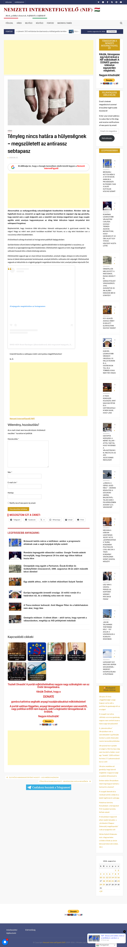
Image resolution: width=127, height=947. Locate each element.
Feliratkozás (107, 138)
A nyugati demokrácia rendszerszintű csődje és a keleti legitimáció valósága (109, 794)
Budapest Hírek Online (109, 689)
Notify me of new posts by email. (23, 503)
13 (110, 877)
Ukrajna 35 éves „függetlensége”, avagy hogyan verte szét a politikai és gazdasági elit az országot (109, 702)
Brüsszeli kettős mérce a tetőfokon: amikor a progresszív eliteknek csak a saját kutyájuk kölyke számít (109, 181)
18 (104, 881)
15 (115, 877)
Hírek (19, 23)
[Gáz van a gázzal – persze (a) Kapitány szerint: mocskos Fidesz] (107, 576)
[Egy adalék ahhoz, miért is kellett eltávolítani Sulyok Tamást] (107, 309)
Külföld (39, 23)
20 (110, 881)
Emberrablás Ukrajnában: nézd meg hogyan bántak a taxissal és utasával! (109, 783)
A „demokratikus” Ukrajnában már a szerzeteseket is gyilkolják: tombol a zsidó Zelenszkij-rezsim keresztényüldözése (109, 734)
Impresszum (19, 2)
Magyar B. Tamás (64, 23)
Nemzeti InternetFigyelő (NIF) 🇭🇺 (52, 9)
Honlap (11, 493)
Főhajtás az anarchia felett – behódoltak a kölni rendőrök (63, 781)
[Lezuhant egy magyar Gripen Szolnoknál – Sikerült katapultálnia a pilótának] (107, 653)
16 (118, 877)
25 (104, 884)
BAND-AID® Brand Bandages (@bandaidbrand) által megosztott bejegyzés (39, 345)
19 (107, 881)
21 (112, 881)
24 (101, 884)
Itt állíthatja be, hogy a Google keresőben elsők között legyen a (51, 167)
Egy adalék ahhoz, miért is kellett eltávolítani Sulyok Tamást (109, 323)
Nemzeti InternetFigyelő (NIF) (54, 942)
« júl (100, 891)
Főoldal (9, 23)
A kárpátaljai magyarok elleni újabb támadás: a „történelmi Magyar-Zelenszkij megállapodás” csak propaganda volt (108, 823)
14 (112, 877)
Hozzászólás (13, 439)
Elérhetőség (30, 930)
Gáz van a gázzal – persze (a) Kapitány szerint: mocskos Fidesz (107, 592)
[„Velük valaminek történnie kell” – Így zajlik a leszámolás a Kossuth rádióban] (107, 613)
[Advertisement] (48, 57)
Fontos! (50, 23)
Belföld (28, 23)
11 (104, 877)
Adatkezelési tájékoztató (11, 931)
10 (101, 877)
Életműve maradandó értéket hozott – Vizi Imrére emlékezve (34, 777)
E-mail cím (12, 482)
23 (118, 881)
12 (107, 877)
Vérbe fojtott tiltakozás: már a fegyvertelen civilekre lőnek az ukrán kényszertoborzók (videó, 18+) (108, 840)
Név (10, 472)
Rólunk (8, 2)
